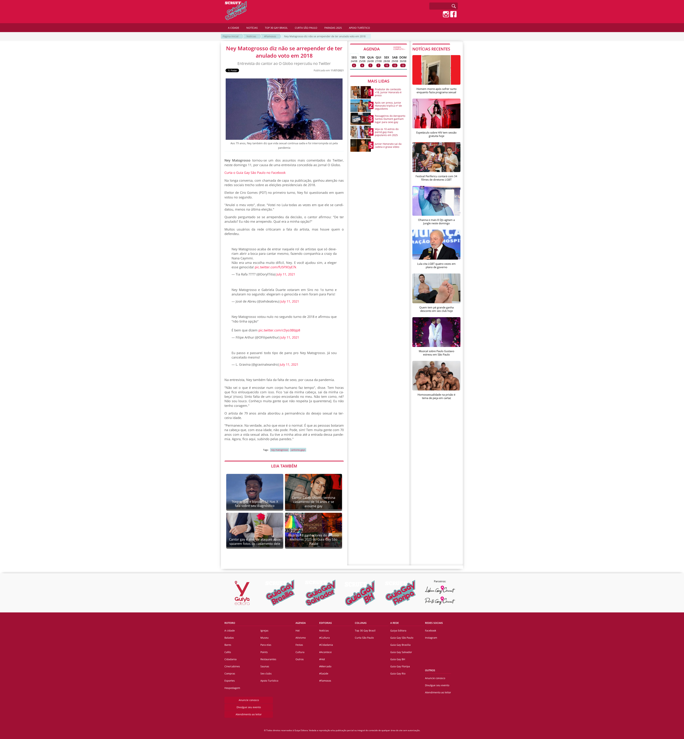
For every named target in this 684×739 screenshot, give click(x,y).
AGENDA (384, 49)
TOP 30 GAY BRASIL (276, 27)
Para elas (265, 644)
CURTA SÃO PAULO (306, 27)
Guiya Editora (398, 630)
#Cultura (324, 637)
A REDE (394, 623)
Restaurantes (268, 659)
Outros (300, 659)
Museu (264, 637)
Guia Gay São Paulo (401, 637)
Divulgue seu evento (249, 707)
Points (264, 652)
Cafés (227, 652)
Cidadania (230, 659)
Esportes (229, 680)
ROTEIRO (229, 623)
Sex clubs (266, 673)
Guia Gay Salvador (401, 652)
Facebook (430, 630)
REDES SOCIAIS (434, 623)
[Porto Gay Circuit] (440, 601)
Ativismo (301, 637)
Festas (299, 644)
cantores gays (298, 449)
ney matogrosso (279, 449)
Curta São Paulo (364, 637)
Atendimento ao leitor (249, 714)
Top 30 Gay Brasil (365, 630)
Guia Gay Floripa (400, 666)
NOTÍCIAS (252, 27)
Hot (298, 630)
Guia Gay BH (397, 659)
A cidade (229, 630)
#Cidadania (326, 644)
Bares (227, 644)
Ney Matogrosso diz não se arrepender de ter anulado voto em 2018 (325, 36)
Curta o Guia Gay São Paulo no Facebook (255, 172)
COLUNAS (361, 623)
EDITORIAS (325, 623)
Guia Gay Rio (397, 673)
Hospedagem (232, 688)
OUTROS (430, 670)
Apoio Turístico (269, 680)
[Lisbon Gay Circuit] (440, 590)
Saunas (264, 666)
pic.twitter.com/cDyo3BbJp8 (279, 330)
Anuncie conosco (249, 700)
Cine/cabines (232, 666)
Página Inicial (231, 36)
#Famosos (270, 36)
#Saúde (323, 673)
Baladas (229, 637)
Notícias (251, 36)
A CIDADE (233, 27)
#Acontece (325, 652)
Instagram (431, 637)
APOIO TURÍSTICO (359, 27)
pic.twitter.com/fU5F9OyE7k (275, 267)
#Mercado (325, 666)
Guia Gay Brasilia (400, 644)
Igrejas (264, 630)
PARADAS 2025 (333, 27)
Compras (229, 673)
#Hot (322, 659)
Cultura (300, 652)
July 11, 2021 (285, 274)
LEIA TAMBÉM (284, 466)
